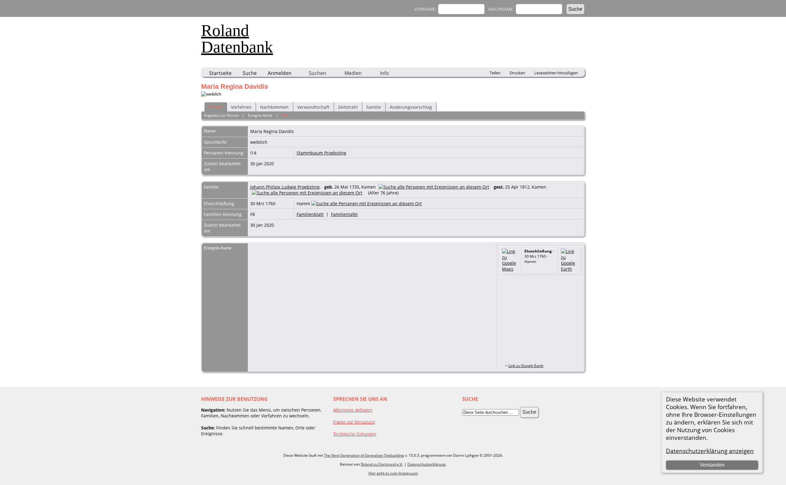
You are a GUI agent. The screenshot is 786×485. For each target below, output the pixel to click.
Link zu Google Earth (525, 365)
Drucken (517, 73)
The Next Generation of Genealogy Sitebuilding (364, 455)
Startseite (220, 73)
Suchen (317, 73)
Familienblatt (310, 214)
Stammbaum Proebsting (321, 153)
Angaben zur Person (221, 115)
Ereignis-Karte (260, 115)
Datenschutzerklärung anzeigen (710, 451)
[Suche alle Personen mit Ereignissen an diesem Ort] (435, 187)
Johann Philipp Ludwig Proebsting (285, 187)
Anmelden (279, 73)
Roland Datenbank (237, 38)
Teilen (495, 73)
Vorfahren (241, 107)
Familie (373, 107)
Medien (353, 73)
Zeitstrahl (348, 107)
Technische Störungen (354, 434)
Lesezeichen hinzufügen (556, 73)
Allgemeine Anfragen (352, 410)
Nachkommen (274, 107)
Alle (285, 115)
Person (215, 107)
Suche (250, 73)
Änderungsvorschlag (411, 107)
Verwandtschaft (313, 107)
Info (384, 73)
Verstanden (712, 464)
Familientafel (344, 214)
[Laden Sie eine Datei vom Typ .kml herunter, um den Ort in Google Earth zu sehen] (569, 269)
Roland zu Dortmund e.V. (382, 464)
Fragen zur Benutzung (354, 422)
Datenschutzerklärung (426, 464)
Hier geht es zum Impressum (393, 473)
